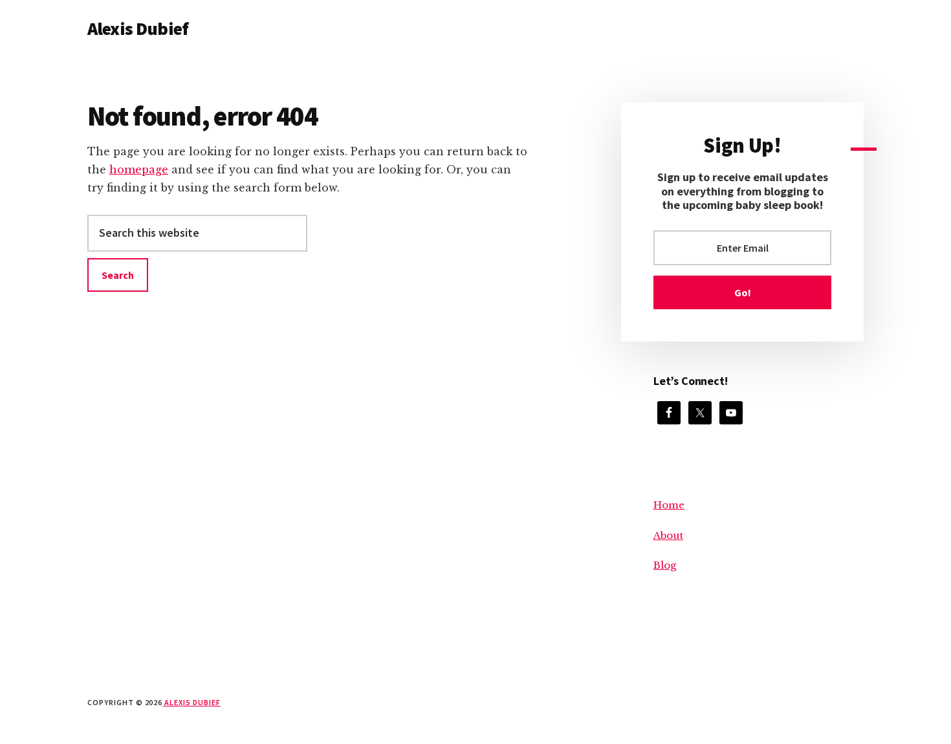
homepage (138, 169)
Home (668, 505)
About (668, 535)
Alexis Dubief (137, 28)
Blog (664, 565)
